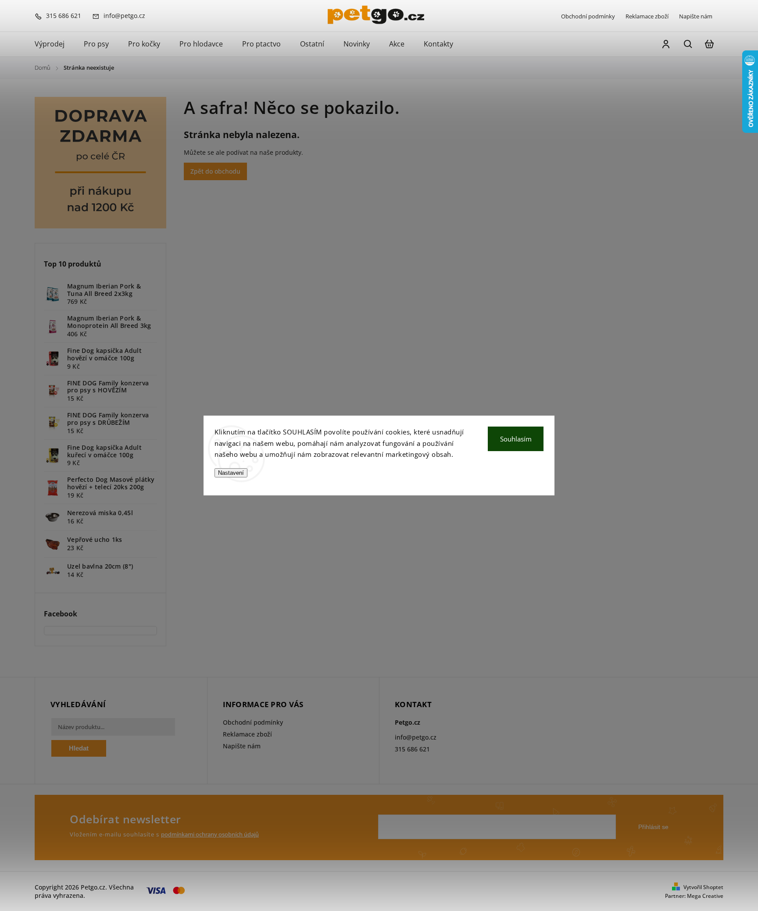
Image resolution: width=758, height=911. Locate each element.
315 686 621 (412, 749)
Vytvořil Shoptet (703, 887)
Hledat (79, 748)
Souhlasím (516, 438)
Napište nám (695, 16)
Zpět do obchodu (215, 171)
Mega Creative (705, 896)
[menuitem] (54, 44)
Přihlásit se (653, 826)
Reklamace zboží (647, 16)
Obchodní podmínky (588, 16)
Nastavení (231, 473)
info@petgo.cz (415, 737)
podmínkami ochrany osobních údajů (210, 834)
